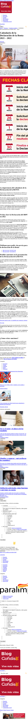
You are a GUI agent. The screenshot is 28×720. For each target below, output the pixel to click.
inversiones (6, 371)
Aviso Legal (5, 598)
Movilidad (9, 516)
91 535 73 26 (13, 250)
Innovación (5, 20)
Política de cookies (7, 597)
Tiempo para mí (11, 525)
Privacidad (5, 526)
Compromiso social (7, 21)
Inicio (1, 28)
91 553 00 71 (13, 251)
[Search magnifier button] (26, 27)
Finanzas (5, 15)
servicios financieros (18, 371)
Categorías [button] (2, 554)
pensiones (11, 371)
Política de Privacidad (22, 529)
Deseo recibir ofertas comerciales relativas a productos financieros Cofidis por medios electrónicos (16, 532)
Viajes (8, 519)
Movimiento (5, 19)
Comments (5, 505)
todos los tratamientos (16, 528)
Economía (9, 515)
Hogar (8, 522)
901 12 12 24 (6, 250)
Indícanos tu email (7, 511)
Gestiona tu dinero (13, 28)
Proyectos (5, 16)
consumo (2, 371)
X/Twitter (5, 607)
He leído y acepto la (17, 529)
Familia (4, 17)
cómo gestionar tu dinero (18, 357)
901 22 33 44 (6, 251)
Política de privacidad (8, 596)
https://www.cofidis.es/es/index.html (8, 552)
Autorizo (14, 528)
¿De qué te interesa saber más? (10, 513)
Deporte (9, 518)
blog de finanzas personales (10, 359)
